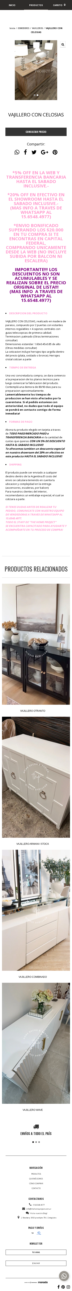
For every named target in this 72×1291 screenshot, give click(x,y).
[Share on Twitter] (34, 152)
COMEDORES (23, 28)
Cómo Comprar (36, 1183)
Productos (36, 1174)
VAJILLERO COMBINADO (33, 977)
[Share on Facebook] (25, 152)
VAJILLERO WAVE (33, 1110)
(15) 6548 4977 (39, 1205)
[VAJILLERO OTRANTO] (36, 644)
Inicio (12, 28)
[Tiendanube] (30, 1282)
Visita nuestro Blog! (38, 1213)
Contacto (36, 1188)
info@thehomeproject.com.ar (38, 1209)
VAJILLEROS (37, 28)
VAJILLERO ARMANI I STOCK (32, 844)
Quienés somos (36, 1178)
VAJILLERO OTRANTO (32, 711)
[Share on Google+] (45, 152)
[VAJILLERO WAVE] (36, 1043)
